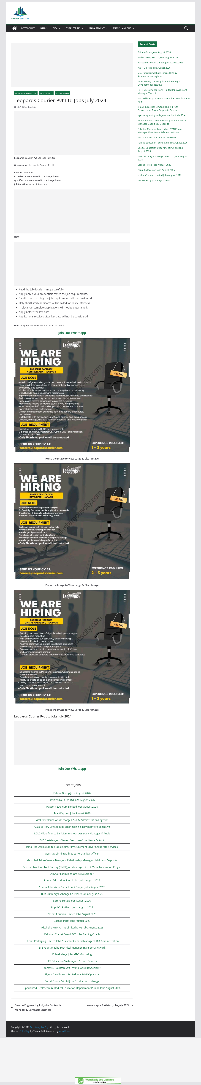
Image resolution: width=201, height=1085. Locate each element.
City (55, 28)
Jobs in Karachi (62, 93)
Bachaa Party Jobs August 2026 (72, 921)
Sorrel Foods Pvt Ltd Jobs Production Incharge (72, 981)
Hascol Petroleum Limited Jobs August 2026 (72, 806)
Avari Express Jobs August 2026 (72, 813)
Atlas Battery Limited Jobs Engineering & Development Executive (72, 826)
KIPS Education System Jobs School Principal (72, 961)
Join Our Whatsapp (72, 333)
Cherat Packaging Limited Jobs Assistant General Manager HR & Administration (72, 941)
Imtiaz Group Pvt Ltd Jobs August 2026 (72, 800)
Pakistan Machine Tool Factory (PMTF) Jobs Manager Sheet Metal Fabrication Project (72, 867)
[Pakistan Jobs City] (15, 28)
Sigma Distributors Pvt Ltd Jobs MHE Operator (72, 974)
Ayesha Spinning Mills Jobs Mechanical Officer (72, 853)
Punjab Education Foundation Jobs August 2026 (72, 880)
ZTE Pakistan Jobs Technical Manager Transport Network (72, 947)
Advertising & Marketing (25, 93)
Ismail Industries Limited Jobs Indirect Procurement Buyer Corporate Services (72, 847)
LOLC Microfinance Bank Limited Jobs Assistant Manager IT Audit (72, 833)
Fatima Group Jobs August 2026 (72, 793)
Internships (28, 28)
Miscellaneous (122, 28)
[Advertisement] (72, 65)
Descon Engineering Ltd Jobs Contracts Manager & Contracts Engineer (38, 1008)
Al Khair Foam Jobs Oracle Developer (72, 874)
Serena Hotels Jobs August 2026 (72, 900)
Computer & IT (46, 93)
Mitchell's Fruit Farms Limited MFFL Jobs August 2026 (72, 927)
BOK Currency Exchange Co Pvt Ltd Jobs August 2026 (72, 894)
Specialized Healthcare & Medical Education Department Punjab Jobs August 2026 (72, 988)
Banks (44, 28)
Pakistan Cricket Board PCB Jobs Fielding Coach (72, 934)
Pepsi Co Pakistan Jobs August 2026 (72, 907)
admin (33, 107)
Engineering (73, 28)
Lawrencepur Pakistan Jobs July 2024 (107, 1005)
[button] (59, 28)
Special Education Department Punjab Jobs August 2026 (72, 887)
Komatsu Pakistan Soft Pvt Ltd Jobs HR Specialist (71, 968)
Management (97, 28)
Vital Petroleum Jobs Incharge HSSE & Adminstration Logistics (72, 820)
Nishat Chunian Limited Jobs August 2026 (72, 914)
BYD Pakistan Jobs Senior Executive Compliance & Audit (72, 840)
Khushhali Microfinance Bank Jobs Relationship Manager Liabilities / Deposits (72, 860)
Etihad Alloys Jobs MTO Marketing (72, 954)
